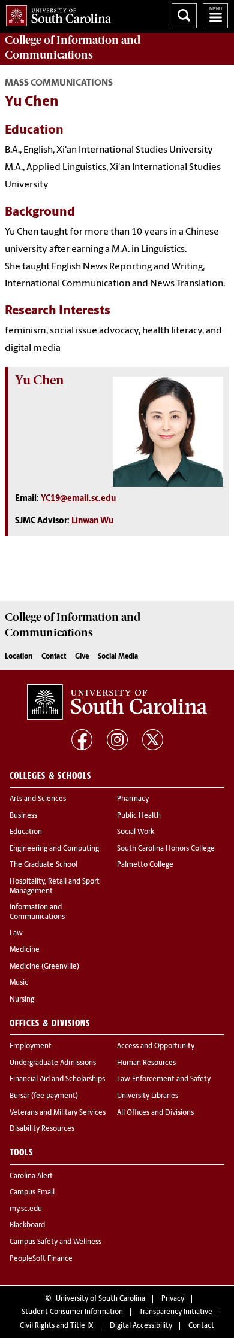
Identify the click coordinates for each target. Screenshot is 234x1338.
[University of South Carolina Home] (55, 13)
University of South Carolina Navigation (215, 15)
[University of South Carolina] (117, 702)
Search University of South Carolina (184, 15)
